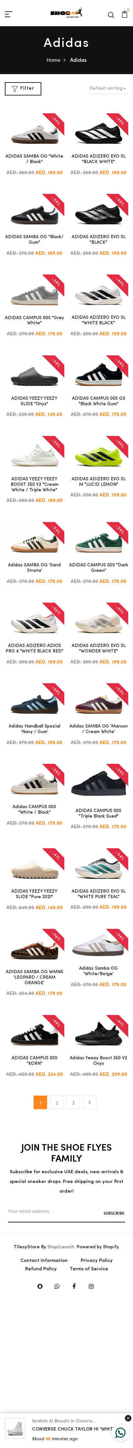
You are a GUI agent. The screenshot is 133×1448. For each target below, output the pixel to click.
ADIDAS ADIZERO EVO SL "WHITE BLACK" (99, 320)
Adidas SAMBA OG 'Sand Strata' (34, 568)
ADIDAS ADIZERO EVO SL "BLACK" (99, 240)
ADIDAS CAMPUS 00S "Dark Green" (98, 568)
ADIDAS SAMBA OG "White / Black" (34, 159)
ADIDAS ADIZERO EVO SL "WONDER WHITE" (99, 648)
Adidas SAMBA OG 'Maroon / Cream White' (98, 729)
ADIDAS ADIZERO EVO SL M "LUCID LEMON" (99, 482)
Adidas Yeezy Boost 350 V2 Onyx (98, 1061)
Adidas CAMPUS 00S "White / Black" (34, 810)
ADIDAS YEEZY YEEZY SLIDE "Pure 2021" (34, 894)
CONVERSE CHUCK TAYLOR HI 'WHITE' (74, 1429)
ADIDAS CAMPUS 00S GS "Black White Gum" (98, 401)
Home (53, 59)
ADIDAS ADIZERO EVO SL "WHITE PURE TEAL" (99, 894)
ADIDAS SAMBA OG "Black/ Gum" (34, 240)
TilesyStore (27, 1247)
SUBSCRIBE (114, 1213)
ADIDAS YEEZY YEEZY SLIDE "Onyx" (34, 401)
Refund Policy (41, 1269)
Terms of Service (89, 1269)
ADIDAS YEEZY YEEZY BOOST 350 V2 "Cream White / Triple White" (34, 485)
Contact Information (44, 1260)
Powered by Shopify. (97, 1247)
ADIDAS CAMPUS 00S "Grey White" (34, 321)
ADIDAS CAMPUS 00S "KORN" (34, 1061)
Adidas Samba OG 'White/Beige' (98, 971)
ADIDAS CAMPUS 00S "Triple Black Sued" (98, 813)
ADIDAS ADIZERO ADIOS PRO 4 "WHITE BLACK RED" (34, 648)
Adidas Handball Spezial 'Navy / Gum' (34, 729)
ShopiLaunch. (61, 1247)
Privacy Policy (97, 1260)
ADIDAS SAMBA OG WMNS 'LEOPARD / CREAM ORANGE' (34, 978)
